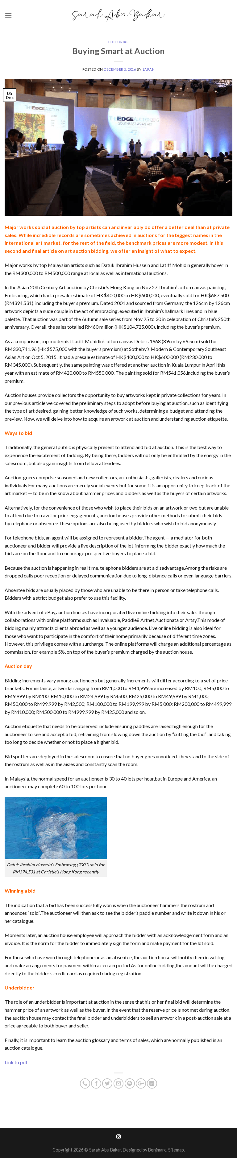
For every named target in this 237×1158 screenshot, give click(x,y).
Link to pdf (16, 1062)
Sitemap (176, 1149)
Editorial (118, 42)
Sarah (149, 69)
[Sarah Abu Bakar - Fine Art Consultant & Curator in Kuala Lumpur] (118, 16)
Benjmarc (157, 1149)
